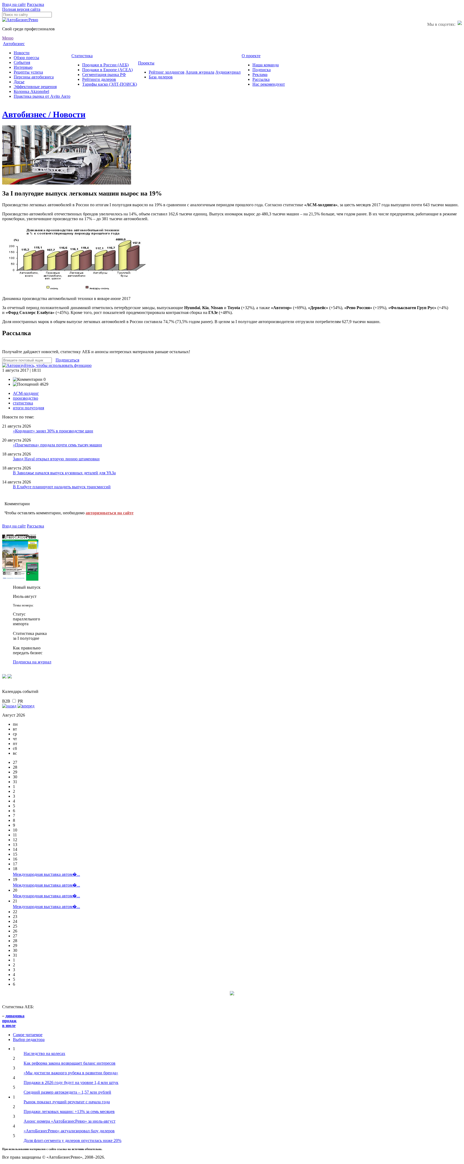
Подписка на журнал (32, 662)
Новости (22, 52)
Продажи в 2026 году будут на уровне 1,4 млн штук (71, 1082)
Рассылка (35, 4)
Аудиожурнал (228, 72)
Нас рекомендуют (268, 84)
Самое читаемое (27, 1034)
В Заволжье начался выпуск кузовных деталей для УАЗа (64, 473)
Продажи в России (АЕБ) (105, 65)
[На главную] (20, 19)
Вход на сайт (14, 4)
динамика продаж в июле (13, 1021)
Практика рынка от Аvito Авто (42, 96)
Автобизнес (14, 43)
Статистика (82, 55)
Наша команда (265, 65)
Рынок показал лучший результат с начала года (67, 1102)
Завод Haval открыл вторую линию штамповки (56, 459)
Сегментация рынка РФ (104, 74)
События (22, 62)
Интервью (23, 67)
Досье (19, 81)
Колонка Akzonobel (31, 91)
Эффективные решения (35, 86)
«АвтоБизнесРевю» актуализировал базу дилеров (69, 1131)
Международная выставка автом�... (46, 874)
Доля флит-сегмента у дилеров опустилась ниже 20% (72, 1140)
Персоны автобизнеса (34, 77)
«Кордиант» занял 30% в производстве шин (53, 431)
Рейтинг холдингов (166, 72)
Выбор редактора (29, 1039)
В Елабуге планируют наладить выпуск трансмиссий (62, 487)
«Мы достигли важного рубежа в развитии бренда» (71, 1073)
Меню (7, 38)
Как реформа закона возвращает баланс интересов (69, 1063)
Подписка (261, 69)
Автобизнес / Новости (43, 114)
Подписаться (67, 360)
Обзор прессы (26, 57)
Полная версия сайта (21, 9)
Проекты (146, 63)
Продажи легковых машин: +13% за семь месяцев (69, 1111)
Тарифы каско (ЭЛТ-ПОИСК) (109, 84)
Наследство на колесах (44, 1053)
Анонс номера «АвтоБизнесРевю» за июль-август (69, 1121)
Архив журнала (200, 72)
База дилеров (161, 77)
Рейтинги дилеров (99, 79)
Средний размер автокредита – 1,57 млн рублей (67, 1092)
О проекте (251, 55)
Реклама (259, 74)
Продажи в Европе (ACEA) (107, 69)
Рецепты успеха (28, 72)
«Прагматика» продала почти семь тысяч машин (57, 445)
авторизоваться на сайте (109, 513)
